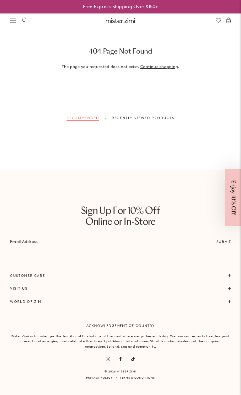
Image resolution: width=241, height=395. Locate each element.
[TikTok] (133, 359)
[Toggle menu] (13, 20)
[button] (233, 197)
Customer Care (27, 275)
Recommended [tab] (83, 118)
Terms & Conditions (137, 377)
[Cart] (228, 20)
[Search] (24, 20)
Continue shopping (159, 66)
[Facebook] (120, 359)
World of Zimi (26, 301)
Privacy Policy (99, 377)
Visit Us (18, 288)
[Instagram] (108, 359)
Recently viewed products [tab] (143, 118)
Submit (224, 242)
